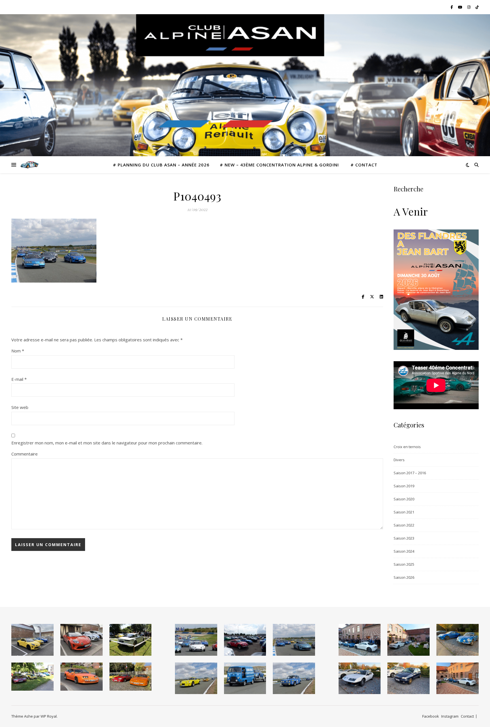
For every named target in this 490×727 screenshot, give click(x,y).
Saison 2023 (404, 538)
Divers (399, 459)
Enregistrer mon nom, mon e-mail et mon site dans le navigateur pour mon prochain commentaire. (106, 443)
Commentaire (24, 454)
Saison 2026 (404, 577)
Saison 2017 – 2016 (410, 472)
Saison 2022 (404, 525)
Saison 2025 (404, 564)
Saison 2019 (404, 485)
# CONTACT (363, 165)
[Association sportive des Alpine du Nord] (29, 164)
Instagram (450, 716)
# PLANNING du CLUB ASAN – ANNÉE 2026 (161, 165)
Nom (17, 351)
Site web (19, 407)
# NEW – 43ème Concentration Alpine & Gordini (280, 165)
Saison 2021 (404, 512)
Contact (467, 716)
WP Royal (49, 716)
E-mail (19, 379)
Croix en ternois (407, 446)
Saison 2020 (404, 499)
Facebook (430, 716)
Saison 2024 (404, 551)
